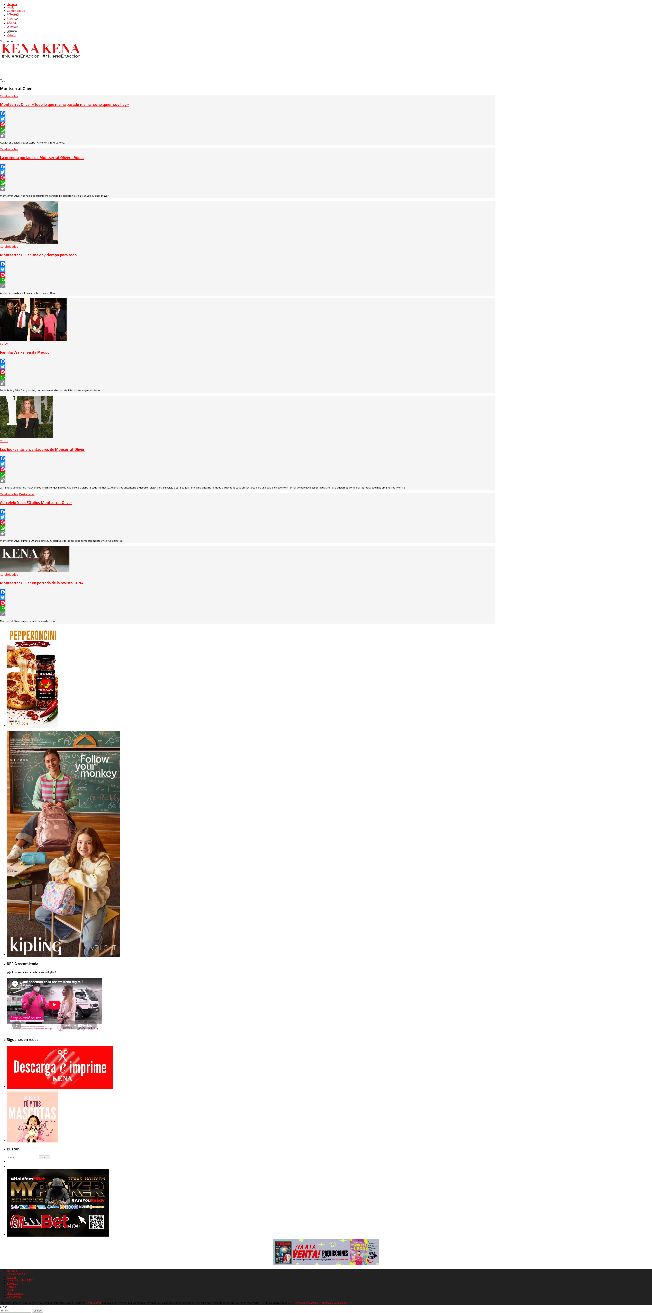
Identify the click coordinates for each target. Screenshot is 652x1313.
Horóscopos (15, 1293)
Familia (11, 1287)
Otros (4, 441)
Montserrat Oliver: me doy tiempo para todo (38, 255)
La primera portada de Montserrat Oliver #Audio (42, 157)
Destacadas (26, 494)
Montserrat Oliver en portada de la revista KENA (42, 583)
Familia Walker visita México (25, 352)
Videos (11, 35)
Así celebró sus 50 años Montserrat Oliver (36, 502)
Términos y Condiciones (333, 1303)
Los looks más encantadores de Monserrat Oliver (42, 449)
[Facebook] (247, 113)
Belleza (12, 4)
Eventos (12, 1283)
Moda (10, 7)
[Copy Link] (247, 135)
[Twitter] (247, 119)
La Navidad (14, 1296)
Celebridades (16, 10)
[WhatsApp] (247, 129)
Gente (4, 344)
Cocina (11, 1277)
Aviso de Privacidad (307, 1303)
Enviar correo (94, 1303)
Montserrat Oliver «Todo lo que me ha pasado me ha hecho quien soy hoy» (64, 104)
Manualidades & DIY (20, 1280)
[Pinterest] (247, 124)
